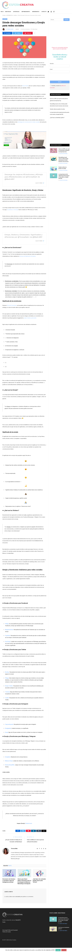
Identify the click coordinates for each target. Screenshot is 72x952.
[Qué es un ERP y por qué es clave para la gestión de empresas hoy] (53, 150)
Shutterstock (29, 823)
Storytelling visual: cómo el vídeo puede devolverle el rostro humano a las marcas (63, 159)
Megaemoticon (9, 629)
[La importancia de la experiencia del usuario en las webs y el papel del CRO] (53, 175)
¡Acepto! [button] (58, 950)
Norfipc (7, 672)
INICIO (2, 11)
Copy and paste (9, 724)
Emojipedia (8, 728)
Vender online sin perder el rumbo (57, 109)
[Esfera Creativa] (18, 5)
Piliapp (7, 623)
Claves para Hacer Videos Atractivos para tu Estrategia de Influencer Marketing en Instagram (24, 881)
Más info (64, 950)
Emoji (6, 732)
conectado (17, 896)
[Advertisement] (44, 4)
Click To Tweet (38, 240)
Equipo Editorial (64, 153)
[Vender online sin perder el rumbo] (53, 168)
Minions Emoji (8, 761)
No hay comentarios (26, 29)
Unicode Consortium (12, 305)
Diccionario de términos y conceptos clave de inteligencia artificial (8, 880)
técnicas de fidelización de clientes (28, 256)
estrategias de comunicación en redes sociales (29, 122)
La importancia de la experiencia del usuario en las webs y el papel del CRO (63, 176)
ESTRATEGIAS (16, 11)
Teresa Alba (10, 29)
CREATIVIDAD (8, 11)
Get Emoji (7, 641)
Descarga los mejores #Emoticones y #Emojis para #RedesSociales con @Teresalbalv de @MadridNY (24, 177)
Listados (15, 15)
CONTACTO (43, 11)
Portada (3, 15)
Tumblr (7, 697)
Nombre (52, 63)
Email (51, 69)
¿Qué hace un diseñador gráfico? (57, 117)
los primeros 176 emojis (12, 209)
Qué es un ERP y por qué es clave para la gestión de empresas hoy (64, 150)
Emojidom (7, 757)
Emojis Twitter (9, 686)
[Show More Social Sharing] (34, 33)
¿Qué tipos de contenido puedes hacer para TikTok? (39, 880)
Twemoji (7, 692)
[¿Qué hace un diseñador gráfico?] (53, 929)
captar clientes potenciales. (30, 318)
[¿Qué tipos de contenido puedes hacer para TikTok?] (39, 873)
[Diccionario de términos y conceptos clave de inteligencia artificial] (9, 873)
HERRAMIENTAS (35, 11)
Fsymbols (7, 635)
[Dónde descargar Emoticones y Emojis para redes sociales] (24, 47)
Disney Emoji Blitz (9, 765)
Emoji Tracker (25, 85)
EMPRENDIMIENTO (26, 11)
